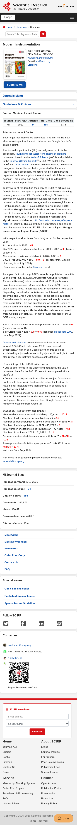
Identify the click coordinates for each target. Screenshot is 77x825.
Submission (15, 84)
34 (33, 124)
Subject (7, 751)
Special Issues (49, 772)
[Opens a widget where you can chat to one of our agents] (63, 818)
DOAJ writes (21, 164)
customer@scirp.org (19, 645)
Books (6, 756)
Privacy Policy (49, 803)
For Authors (47, 756)
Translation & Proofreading (18, 793)
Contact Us (11, 562)
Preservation (48, 793)
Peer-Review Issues (52, 761)
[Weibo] (59, 623)
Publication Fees (50, 766)
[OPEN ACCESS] (65, 6)
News (6, 772)
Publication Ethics (51, 788)
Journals (22, 27)
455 (46, 124)
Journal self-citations (14, 342)
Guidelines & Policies (17, 104)
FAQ (7, 569)
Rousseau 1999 (63, 331)
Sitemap (7, 761)
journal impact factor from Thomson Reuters (41, 153)
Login (8, 17)
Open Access (48, 783)
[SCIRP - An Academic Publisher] (25, 6)
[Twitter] (5, 623)
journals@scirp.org (13, 461)
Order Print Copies (13, 788)
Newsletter (10, 548)
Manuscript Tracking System (19, 783)
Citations (32, 64)
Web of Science (39, 157)
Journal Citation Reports (23, 160)
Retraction (47, 798)
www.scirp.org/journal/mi (40, 57)
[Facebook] (23, 623)
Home (9, 27)
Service (8, 778)
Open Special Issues (17, 588)
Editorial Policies (50, 751)
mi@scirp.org (43, 61)
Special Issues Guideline (19, 603)
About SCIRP (51, 741)
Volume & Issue (11, 803)
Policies (47, 778)
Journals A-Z (10, 746)
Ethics (44, 746)
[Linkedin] (41, 623)
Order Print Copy (14, 555)
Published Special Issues (19, 596)
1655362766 (15, 658)
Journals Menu (13, 95)
